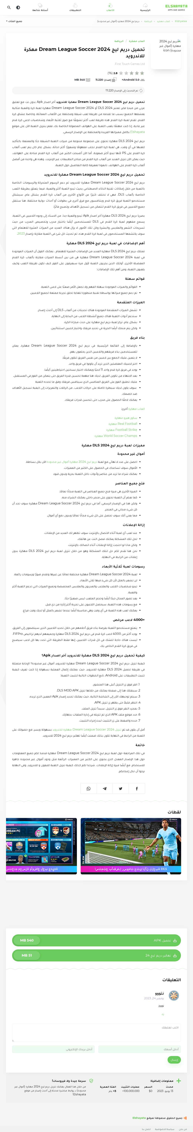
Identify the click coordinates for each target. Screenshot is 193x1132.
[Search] (9, 7)
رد (163, 1014)
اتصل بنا (146, 1128)
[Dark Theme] (18, 7)
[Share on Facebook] (137, 788)
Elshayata (137, 132)
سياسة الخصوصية (164, 1128)
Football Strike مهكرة (121, 430)
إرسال (174, 1059)
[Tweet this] (121, 788)
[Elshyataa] (184, 1118)
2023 (21, 233)
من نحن (183, 1128)
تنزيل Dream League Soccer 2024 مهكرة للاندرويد (87, 729)
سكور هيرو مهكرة (126, 418)
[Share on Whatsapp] (89, 788)
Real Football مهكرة (123, 424)
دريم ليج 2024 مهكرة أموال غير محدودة (72, 462)
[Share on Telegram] (105, 788)
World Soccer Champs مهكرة (116, 436)
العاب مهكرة (137, 41)
